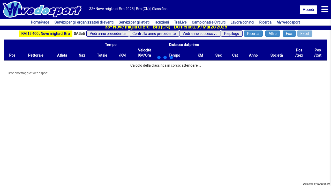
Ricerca (253, 34)
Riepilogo (231, 34)
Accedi (308, 9)
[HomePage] (42, 9)
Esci (289, 34)
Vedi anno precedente (108, 34)
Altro (273, 34)
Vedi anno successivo (200, 34)
